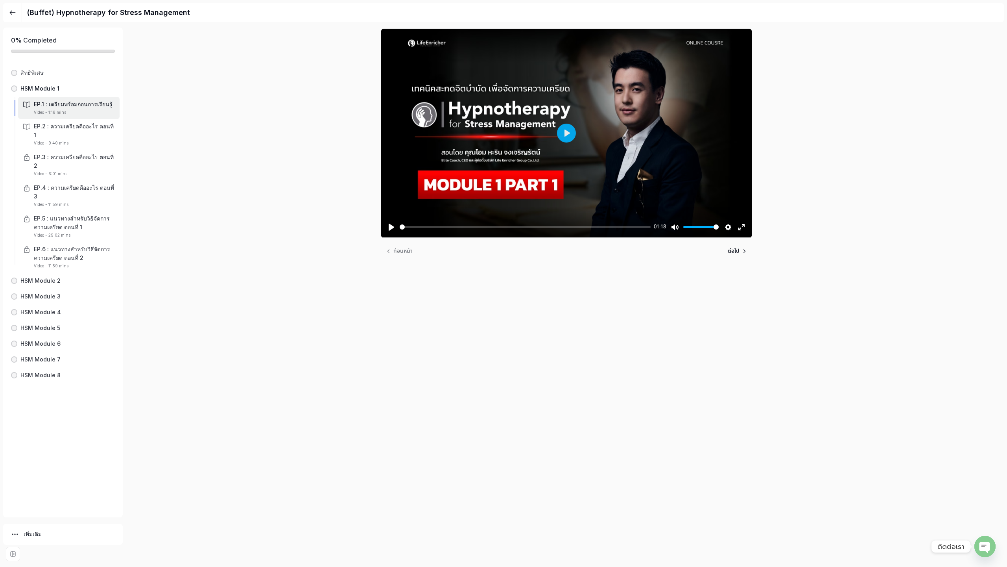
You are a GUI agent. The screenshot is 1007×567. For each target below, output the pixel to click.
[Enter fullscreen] (13, 554)
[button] (63, 72)
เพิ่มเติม (33, 534)
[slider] (525, 227)
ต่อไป (734, 251)
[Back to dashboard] (12, 12)
